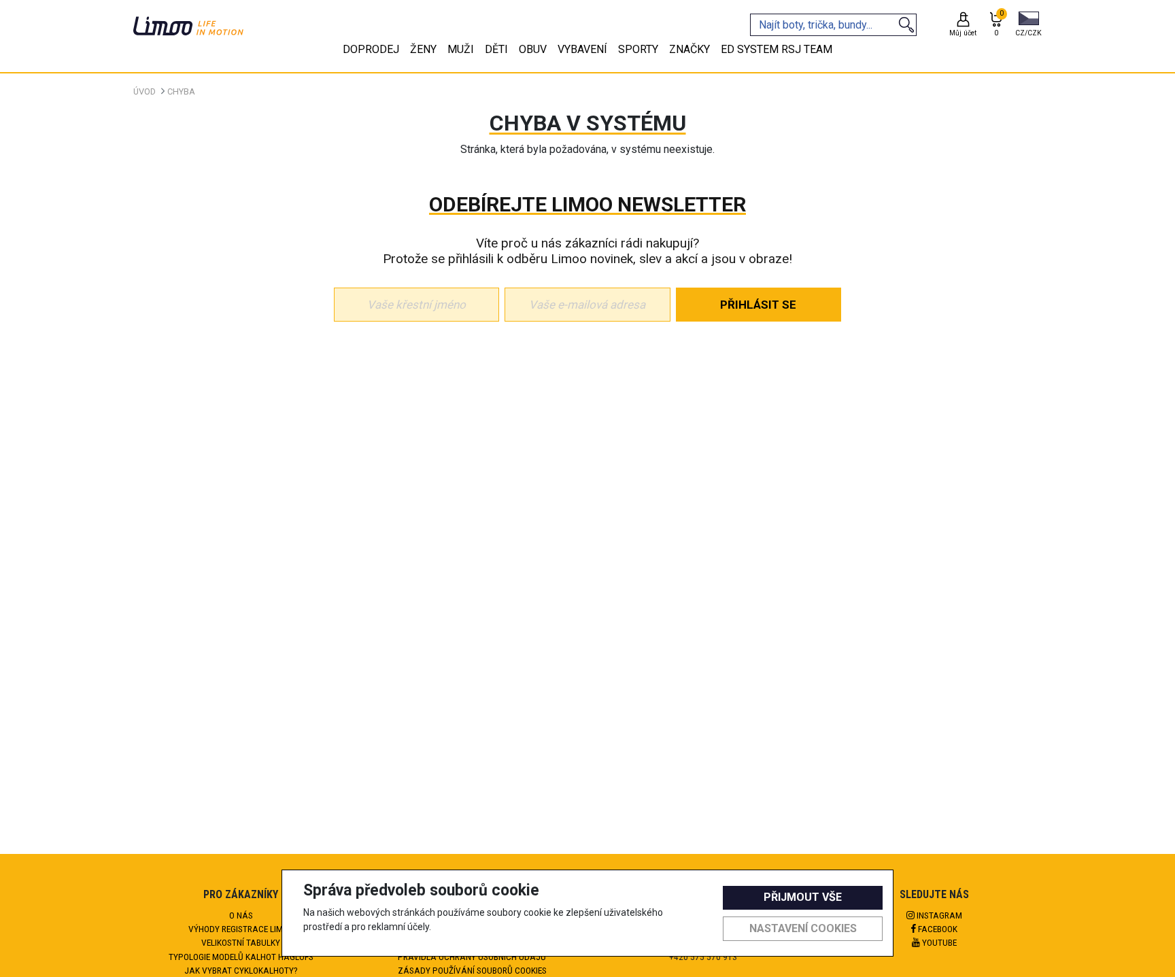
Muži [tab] (460, 49)
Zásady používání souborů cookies (472, 970)
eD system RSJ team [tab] (776, 49)
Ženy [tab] (423, 49)
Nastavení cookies (803, 928)
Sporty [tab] (638, 49)
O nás (241, 915)
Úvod (144, 91)
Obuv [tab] (533, 49)
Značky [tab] (689, 49)
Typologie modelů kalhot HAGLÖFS (241, 956)
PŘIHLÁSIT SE (758, 304)
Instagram (938, 915)
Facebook (936, 928)
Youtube (938, 942)
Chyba (181, 91)
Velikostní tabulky (240, 942)
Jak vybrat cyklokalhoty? (241, 970)
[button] (1028, 25)
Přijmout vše (803, 897)
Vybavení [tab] (582, 49)
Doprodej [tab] (371, 49)
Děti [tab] (496, 49)
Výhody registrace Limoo (241, 928)
